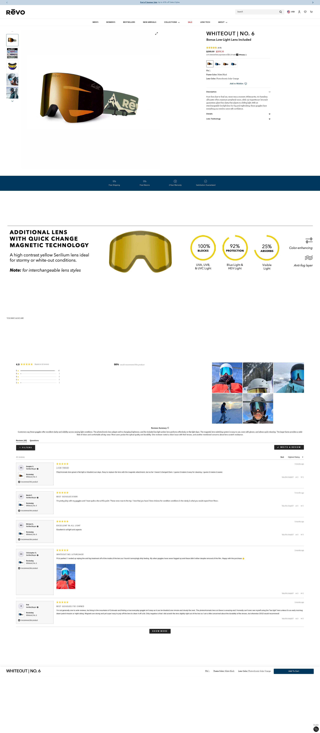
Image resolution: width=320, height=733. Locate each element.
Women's (110, 22)
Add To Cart (293, 671)
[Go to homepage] (15, 12)
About (221, 22)
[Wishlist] (305, 11)
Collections (170, 22)
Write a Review (292, 448)
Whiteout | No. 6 (31, 477)
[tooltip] (168, 428)
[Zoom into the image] (90, 99)
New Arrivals (149, 22)
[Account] (299, 11)
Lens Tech (205, 22)
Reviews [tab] (21, 441)
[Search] (281, 11)
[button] (5, 2)
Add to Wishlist (236, 84)
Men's (95, 22)
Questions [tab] (34, 441)
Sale (190, 22)
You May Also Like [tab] (15, 318)
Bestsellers (129, 22)
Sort (282, 457)
